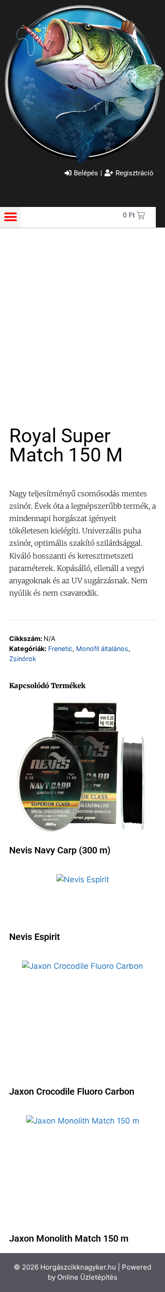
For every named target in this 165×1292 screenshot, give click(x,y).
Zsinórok (22, 658)
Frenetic (60, 648)
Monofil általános (102, 648)
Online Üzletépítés (87, 1277)
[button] (10, 217)
